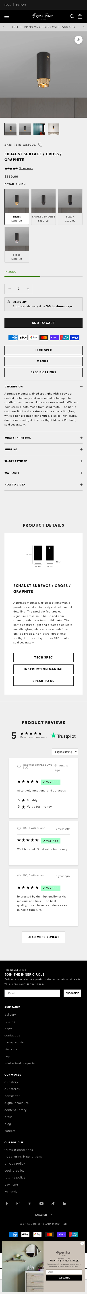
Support (21, 5)
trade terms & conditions (23, 1156)
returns (9, 1021)
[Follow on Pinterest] (30, 1203)
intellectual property (19, 1063)
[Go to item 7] (39, 129)
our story (11, 1082)
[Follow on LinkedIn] (64, 1203)
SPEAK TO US (43, 681)
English (41, 1214)
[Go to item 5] (10, 129)
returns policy (14, 1177)
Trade (7, 5)
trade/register (14, 1042)
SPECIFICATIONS (43, 372)
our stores (12, 1089)
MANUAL (43, 361)
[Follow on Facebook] (6, 1203)
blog (7, 1124)
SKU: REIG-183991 (20, 144)
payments (11, 1184)
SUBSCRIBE (72, 993)
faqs (7, 1056)
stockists (10, 1049)
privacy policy (14, 1163)
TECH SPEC (43, 350)
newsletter (12, 1096)
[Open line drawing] (43, 556)
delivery (10, 1014)
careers (9, 1130)
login (8, 1028)
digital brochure (16, 1103)
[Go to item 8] (53, 129)
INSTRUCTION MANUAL (43, 669)
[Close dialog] (82, 1243)
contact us (12, 1035)
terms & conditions (18, 1150)
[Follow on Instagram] (18, 1203)
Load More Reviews (43, 937)
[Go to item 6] (25, 129)
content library (15, 1110)
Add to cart (43, 323)
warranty (10, 1191)
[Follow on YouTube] (41, 1203)
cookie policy (14, 1170)
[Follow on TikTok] (53, 1203)
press (8, 1117)
